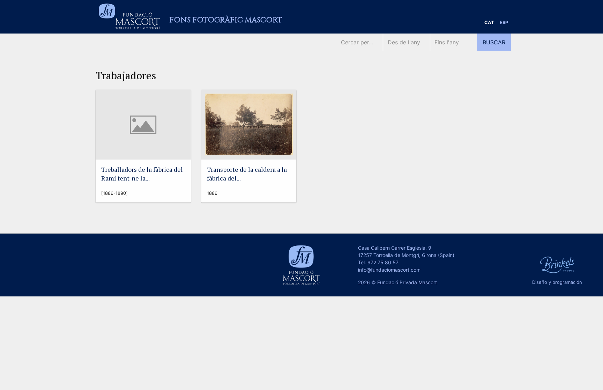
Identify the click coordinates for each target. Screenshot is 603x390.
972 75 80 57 (383, 262)
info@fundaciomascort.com (389, 270)
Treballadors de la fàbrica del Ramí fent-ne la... (142, 173)
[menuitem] (489, 23)
